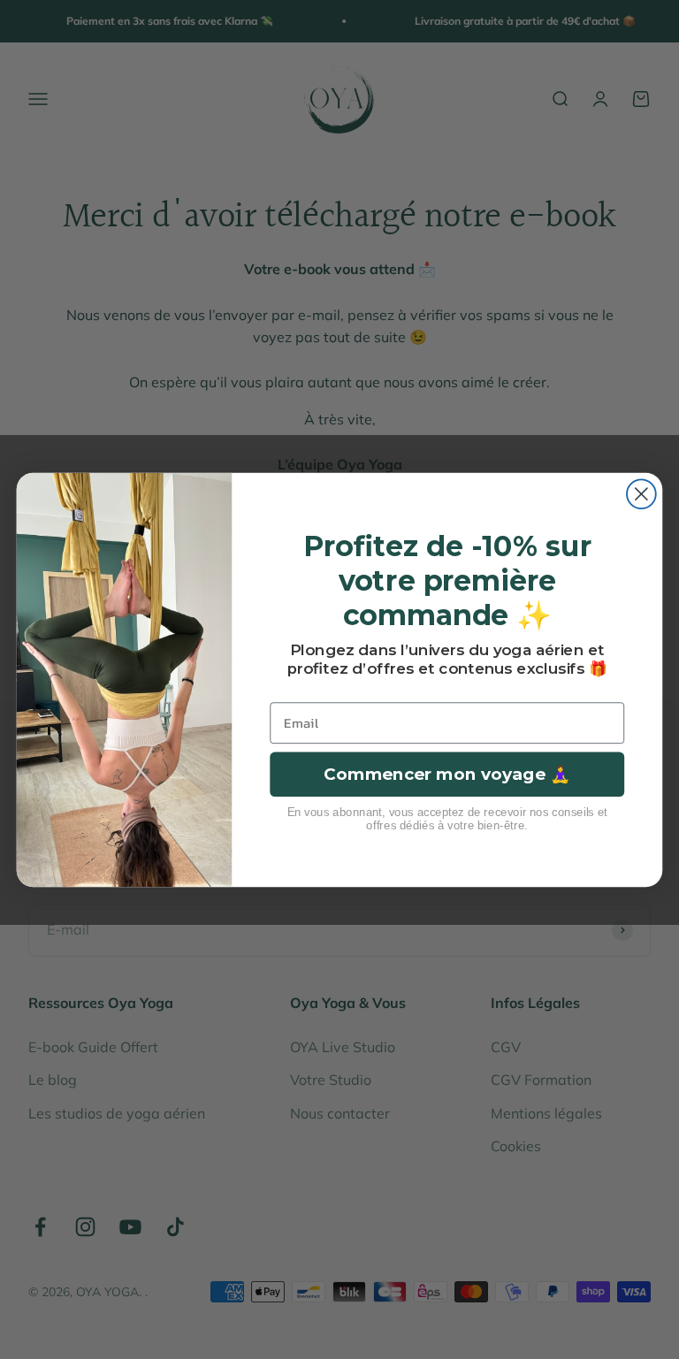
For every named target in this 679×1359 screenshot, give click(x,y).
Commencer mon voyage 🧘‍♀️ (447, 773)
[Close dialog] (641, 493)
